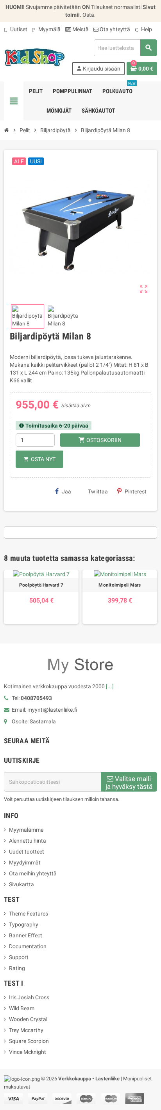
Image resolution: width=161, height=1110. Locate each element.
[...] (110, 686)
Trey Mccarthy (26, 1030)
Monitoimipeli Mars (119, 585)
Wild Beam (21, 1008)
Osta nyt (39, 459)
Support (19, 957)
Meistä (80, 29)
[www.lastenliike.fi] (34, 57)
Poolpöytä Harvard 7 (41, 585)
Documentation (28, 946)
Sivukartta (21, 884)
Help (143, 29)
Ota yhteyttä (114, 29)
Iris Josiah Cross (29, 997)
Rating (17, 968)
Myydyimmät (25, 862)
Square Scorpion (29, 1041)
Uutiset (15, 29)
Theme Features (28, 913)
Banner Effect (25, 935)
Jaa (66, 491)
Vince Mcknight (27, 1052)
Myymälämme (26, 830)
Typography (23, 924)
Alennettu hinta (27, 841)
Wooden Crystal (28, 1019)
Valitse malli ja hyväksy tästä (129, 782)
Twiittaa (98, 491)
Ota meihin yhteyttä (33, 873)
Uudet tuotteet (26, 851)
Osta (88, 15)
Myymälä (46, 29)
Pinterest (136, 491)
